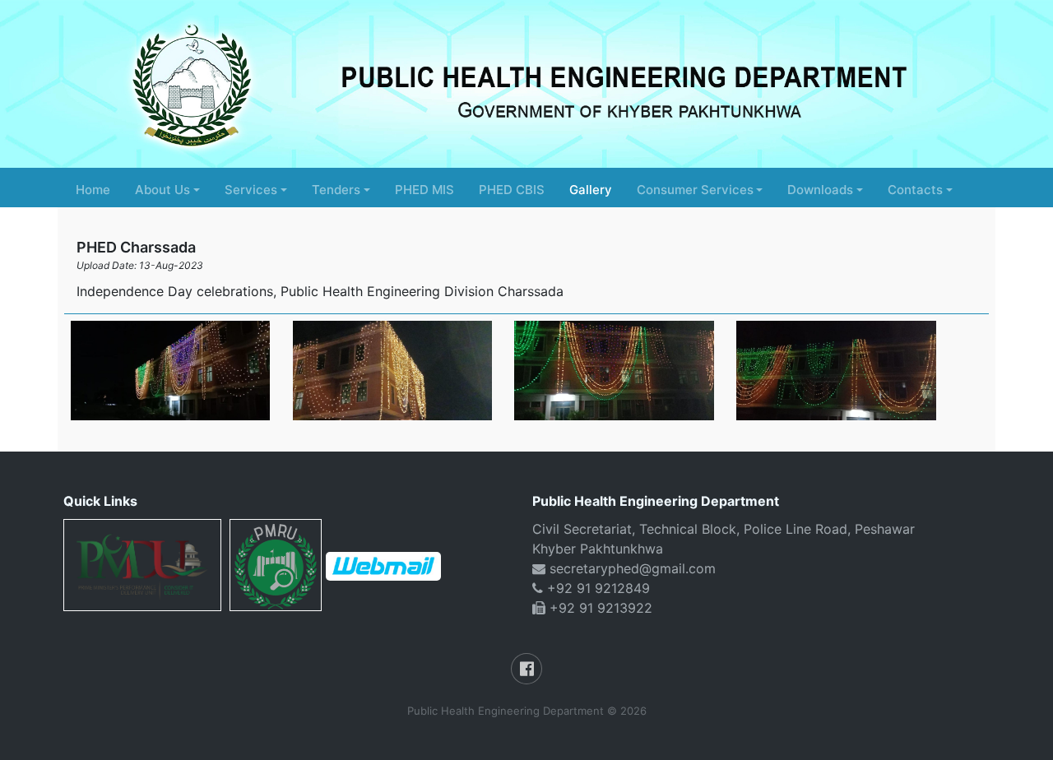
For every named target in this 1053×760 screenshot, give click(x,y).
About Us (162, 189)
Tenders (336, 189)
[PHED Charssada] (171, 370)
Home (93, 189)
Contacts (915, 189)
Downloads (820, 189)
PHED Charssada (136, 247)
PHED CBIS (512, 189)
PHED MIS (424, 189)
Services (251, 189)
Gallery (590, 189)
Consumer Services (695, 189)
